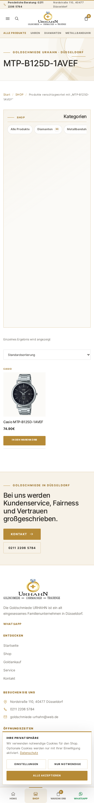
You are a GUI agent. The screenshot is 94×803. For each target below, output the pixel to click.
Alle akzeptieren (47, 775)
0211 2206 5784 (22, 548)
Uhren (35, 32)
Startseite (11, 645)
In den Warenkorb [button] (24, 439)
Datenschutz (29, 753)
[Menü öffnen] (7, 18)
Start (6, 94)
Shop (7, 654)
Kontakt (19, 534)
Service (9, 670)
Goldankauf (12, 662)
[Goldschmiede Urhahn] (47, 18)
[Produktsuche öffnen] (16, 18)
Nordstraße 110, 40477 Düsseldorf (68, 4)
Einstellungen (26, 764)
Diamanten (52, 32)
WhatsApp (12, 624)
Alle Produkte (14, 32)
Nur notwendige (67, 764)
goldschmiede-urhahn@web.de (34, 717)
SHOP (19, 94)
